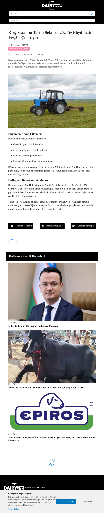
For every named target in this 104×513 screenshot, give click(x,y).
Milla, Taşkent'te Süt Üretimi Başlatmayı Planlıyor (33, 326)
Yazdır (12, 239)
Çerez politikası (13, 509)
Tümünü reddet (86, 501)
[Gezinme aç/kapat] (11, 5)
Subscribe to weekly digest (19, 49)
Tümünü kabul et (66, 501)
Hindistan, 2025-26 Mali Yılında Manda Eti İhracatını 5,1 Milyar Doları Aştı (46, 387)
